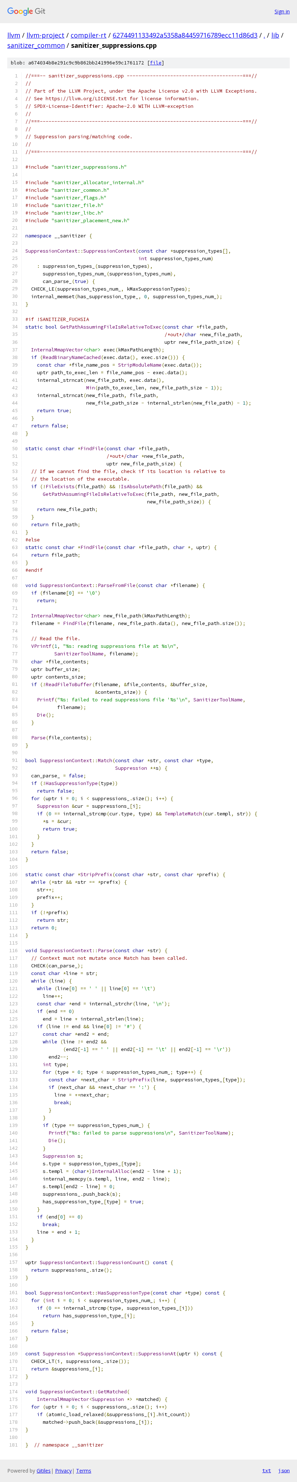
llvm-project (45, 35)
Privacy (63, 1470)
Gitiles (44, 1470)
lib (275, 35)
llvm (13, 35)
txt (266, 1470)
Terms (83, 1470)
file (156, 63)
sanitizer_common (36, 45)
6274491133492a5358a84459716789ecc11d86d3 (185, 35)
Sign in (282, 11)
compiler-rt (88, 35)
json (284, 1470)
